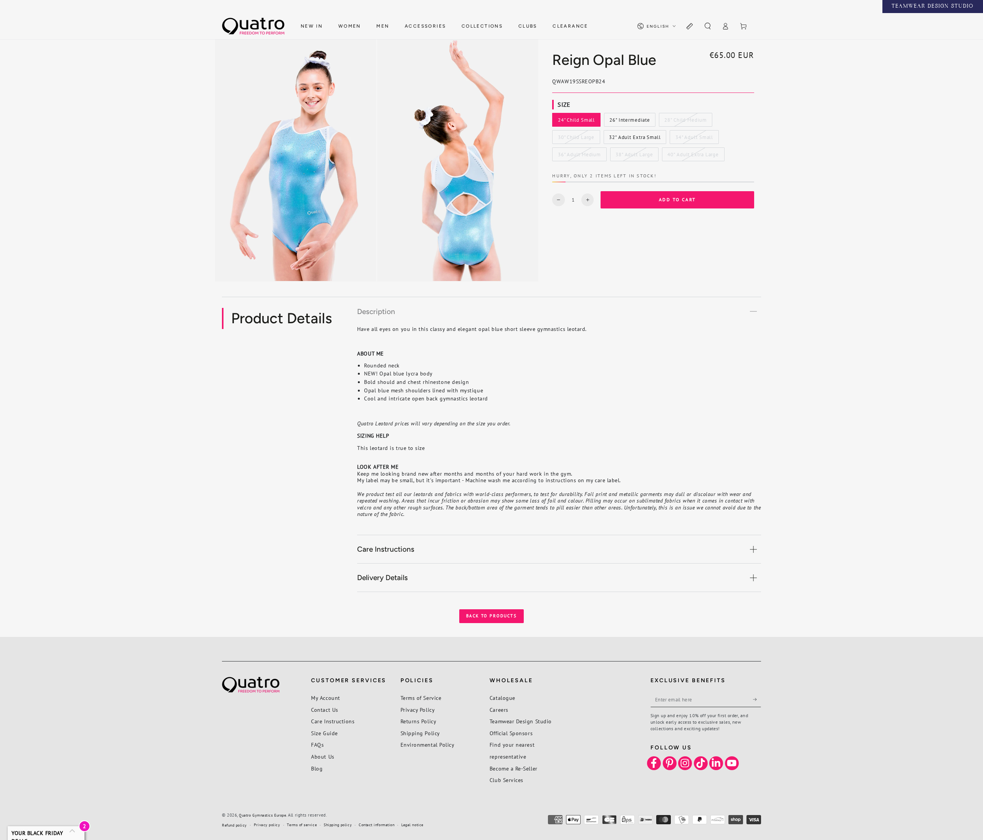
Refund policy (234, 825)
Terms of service (302, 824)
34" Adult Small (694, 139)
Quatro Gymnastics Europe (262, 815)
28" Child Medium (685, 122)
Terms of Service (421, 697)
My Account (325, 697)
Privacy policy (267, 824)
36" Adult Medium (579, 156)
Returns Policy (418, 721)
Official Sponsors (511, 733)
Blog (317, 768)
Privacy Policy (417, 709)
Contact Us (324, 709)
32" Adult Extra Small (635, 139)
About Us (322, 756)
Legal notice (412, 824)
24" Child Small (576, 122)
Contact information (376, 824)
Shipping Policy (420, 733)
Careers (499, 709)
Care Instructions (332, 721)
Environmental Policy (427, 744)
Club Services (506, 780)
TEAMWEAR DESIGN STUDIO (933, 6)
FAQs (317, 744)
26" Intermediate (629, 122)
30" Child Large (576, 139)
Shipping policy (338, 824)
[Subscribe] (757, 699)
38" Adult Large (634, 156)
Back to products (491, 615)
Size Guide (324, 733)
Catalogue (502, 697)
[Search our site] (707, 26)
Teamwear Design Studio (521, 721)
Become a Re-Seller (514, 768)
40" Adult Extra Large (693, 156)
